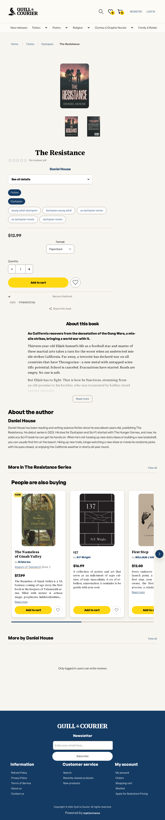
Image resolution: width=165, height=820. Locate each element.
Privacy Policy (19, 777)
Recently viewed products (78, 777)
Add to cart (38, 282)
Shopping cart (124, 783)
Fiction (36, 27)
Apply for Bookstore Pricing (132, 793)
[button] (159, 554)
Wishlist (120, 788)
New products (71, 783)
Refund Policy (19, 772)
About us (16, 788)
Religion (78, 27)
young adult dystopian (24, 210)
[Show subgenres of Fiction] (46, 28)
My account (122, 772)
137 (75, 552)
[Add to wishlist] (58, 610)
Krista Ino (24, 561)
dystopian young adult (59, 210)
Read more (82, 398)
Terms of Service (21, 783)
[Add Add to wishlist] (75, 283)
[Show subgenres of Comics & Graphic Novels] (132, 28)
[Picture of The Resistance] (71, 126)
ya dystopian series (91, 210)
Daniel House (60, 169)
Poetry (57, 27)
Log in (151, 11)
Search (67, 772)
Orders (120, 777)
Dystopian (17, 201)
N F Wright (84, 557)
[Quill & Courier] (82, 726)
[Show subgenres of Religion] (89, 28)
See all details (20, 179)
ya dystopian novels (22, 219)
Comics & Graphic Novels (110, 27)
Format (60, 241)
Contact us (17, 793)
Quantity (13, 261)
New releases (18, 27)
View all (152, 467)
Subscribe (82, 756)
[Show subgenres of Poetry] (66, 28)
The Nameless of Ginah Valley (28, 554)
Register (136, 11)
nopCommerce (91, 813)
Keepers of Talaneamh (28, 567)
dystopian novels (53, 219)
